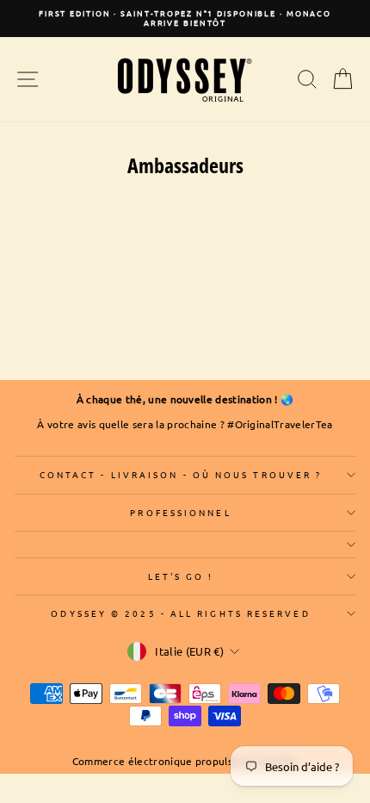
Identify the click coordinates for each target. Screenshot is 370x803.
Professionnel (180, 512)
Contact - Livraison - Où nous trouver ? (181, 474)
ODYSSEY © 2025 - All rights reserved (180, 613)
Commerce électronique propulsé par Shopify (185, 761)
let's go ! (181, 576)
